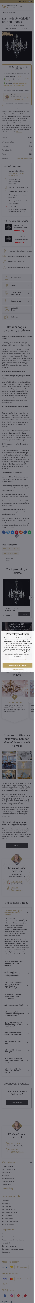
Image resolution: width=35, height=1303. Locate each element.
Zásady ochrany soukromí (18, 660)
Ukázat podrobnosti (18, 669)
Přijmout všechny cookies (17, 665)
